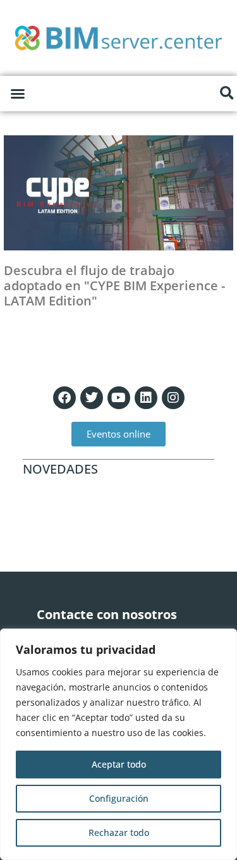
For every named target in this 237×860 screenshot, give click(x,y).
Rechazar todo (118, 832)
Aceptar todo (119, 764)
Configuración (119, 798)
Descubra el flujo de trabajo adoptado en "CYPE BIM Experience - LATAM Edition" (114, 285)
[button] (17, 93)
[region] (118, 744)
